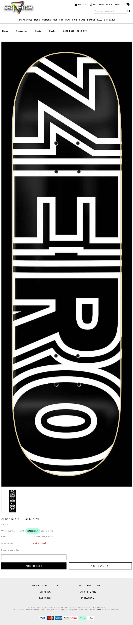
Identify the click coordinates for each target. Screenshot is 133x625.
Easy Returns (87, 591)
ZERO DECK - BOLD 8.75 (75, 31)
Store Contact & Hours (45, 585)
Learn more (47, 531)
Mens (37, 20)
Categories (21, 31)
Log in (109, 4)
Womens (46, 20)
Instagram (98, 4)
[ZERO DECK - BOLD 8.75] (12, 501)
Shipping (45, 591)
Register (119, 4)
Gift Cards (109, 20)
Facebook (83, 4)
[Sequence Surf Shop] (18, 7)
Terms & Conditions (87, 585)
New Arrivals (25, 20)
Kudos (98, 609)
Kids (55, 20)
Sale (99, 20)
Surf (74, 20)
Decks (52, 31)
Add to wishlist (100, 566)
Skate (82, 20)
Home (5, 31)
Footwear (64, 20)
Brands (91, 20)
